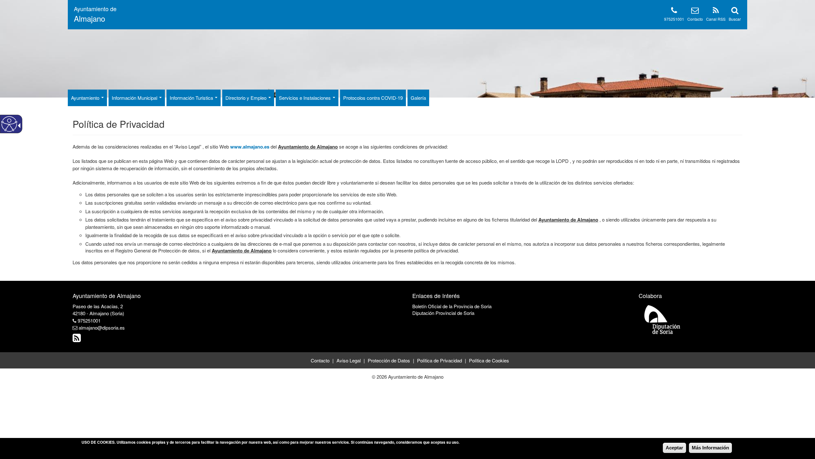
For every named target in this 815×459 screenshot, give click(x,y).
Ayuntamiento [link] (86, 97)
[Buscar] (734, 11)
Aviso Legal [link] (349, 360)
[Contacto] (695, 11)
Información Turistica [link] (192, 97)
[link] (77, 339)
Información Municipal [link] (135, 97)
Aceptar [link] (674, 447)
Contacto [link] (320, 360)
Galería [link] (418, 97)
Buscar (735, 19)
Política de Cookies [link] (489, 360)
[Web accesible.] (9, 124)
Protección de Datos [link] (389, 360)
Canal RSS (716, 19)
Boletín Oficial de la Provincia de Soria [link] (452, 306)
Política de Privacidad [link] (439, 360)
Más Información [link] (710, 447)
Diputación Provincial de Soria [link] (443, 313)
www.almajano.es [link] (249, 146)
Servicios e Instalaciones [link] (305, 97)
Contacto (695, 19)
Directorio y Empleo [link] (246, 97)
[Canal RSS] (716, 11)
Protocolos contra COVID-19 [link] (373, 97)
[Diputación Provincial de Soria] (662, 319)
